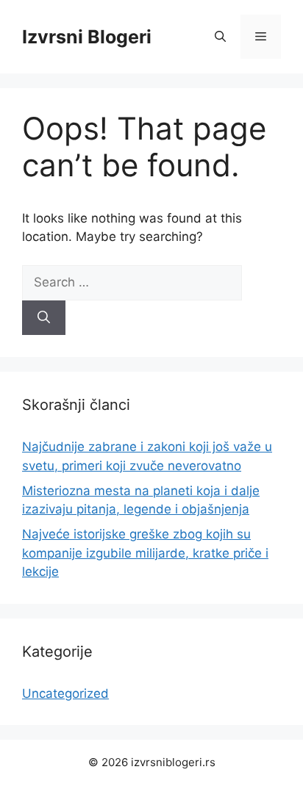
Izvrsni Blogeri (87, 37)
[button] (220, 37)
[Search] (43, 318)
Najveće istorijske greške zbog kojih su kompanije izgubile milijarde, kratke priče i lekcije (145, 553)
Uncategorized (65, 693)
